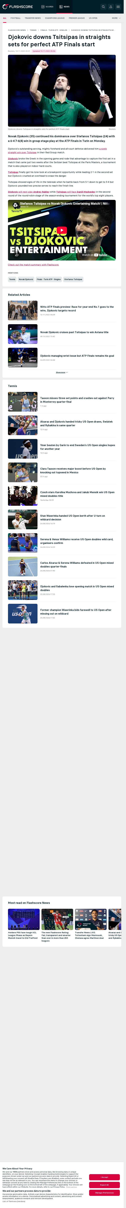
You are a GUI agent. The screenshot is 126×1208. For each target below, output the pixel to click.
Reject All (104, 1185)
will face (75, 191)
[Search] (103, 7)
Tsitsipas (13, 172)
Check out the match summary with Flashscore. (33, 264)
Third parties (71, 1187)
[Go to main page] (19, 6)
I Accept (104, 1177)
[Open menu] (118, 7)
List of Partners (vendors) (13, 1201)
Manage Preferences (104, 1193)
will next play (28, 191)
